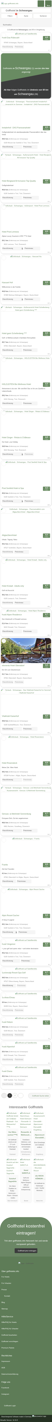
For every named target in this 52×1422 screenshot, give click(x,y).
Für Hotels (5, 1277)
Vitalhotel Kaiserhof (10, 716)
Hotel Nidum (7, 1022)
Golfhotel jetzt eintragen (27, 1251)
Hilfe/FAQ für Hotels (9, 1322)
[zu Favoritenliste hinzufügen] (4, 35)
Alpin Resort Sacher (10, 915)
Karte (26, 16)
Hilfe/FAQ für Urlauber (9, 1329)
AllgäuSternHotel (9, 535)
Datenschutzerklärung (9, 1374)
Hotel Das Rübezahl (10, 38)
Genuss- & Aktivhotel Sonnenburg (16, 814)
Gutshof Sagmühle (12, 1180)
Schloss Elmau (8, 997)
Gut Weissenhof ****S (12, 1133)
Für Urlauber (6, 1283)
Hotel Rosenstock (9, 763)
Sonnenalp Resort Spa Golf (14, 973)
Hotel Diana (7, 1071)
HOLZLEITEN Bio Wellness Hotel (16, 384)
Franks (5, 865)
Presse (4, 1290)
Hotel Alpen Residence (12, 615)
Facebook (5, 1388)
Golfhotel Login (10, 1406)
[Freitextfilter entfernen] (41, 3)
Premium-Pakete (7, 1348)
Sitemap (4, 1309)
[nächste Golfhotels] (20, 1095)
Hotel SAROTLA (26, 1171)
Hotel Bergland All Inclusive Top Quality (19, 181)
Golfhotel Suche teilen (40, 1096)
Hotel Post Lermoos (10, 232)
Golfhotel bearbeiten (9, 1335)
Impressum (5, 1361)
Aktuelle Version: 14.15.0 (9, 1420)
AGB (3, 1368)
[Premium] (47, 1109)
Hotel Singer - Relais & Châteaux (16, 437)
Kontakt (7, 1296)
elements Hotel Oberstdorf (13, 665)
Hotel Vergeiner (8, 944)
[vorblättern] (45, 112)
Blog (3, 1302)
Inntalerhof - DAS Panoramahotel (16, 128)
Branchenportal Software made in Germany (16, 1417)
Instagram (5, 1394)
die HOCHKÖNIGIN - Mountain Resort (39, 1178)
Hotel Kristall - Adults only (13, 586)
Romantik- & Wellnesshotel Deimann (26, 1134)
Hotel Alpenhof (8, 1047)
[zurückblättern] (7, 112)
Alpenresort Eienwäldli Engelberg (39, 1137)
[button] (4, 1095)
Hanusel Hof (7, 283)
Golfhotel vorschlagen (9, 1341)
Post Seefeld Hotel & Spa (13, 488)
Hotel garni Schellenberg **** (14, 333)
